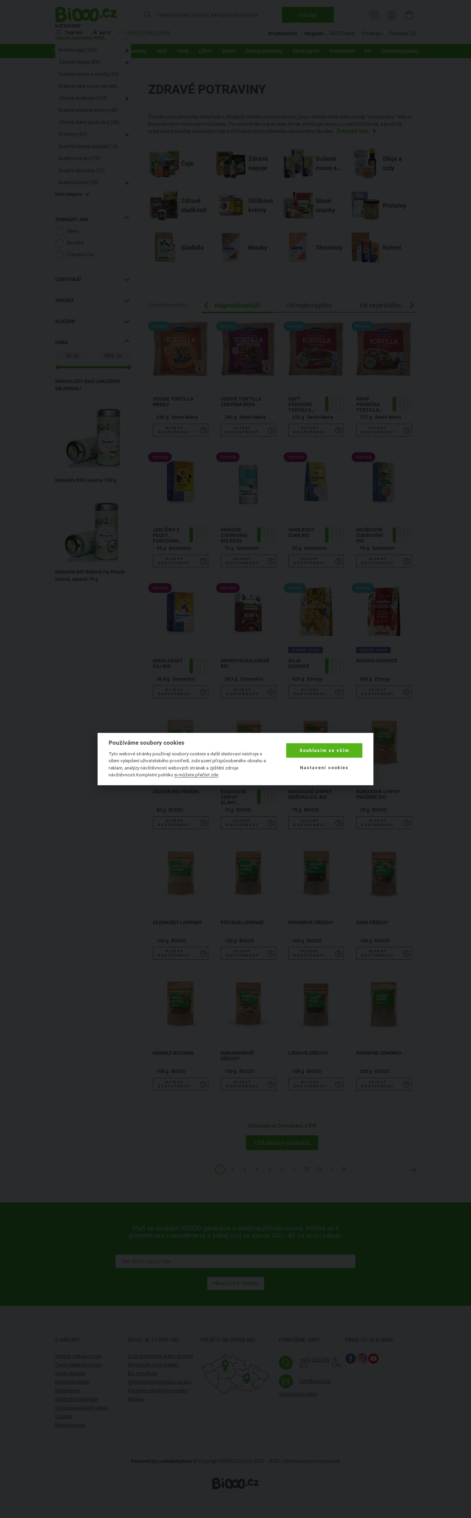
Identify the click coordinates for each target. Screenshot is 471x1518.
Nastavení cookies (324, 767)
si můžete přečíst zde (196, 774)
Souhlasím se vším (324, 750)
